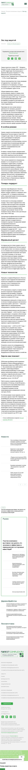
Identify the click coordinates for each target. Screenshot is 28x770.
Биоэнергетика (5, 686)
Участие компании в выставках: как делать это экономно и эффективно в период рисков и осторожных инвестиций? (13, 511)
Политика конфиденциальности (10, 667)
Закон (9, 43)
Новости (5, 437)
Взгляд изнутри (5, 679)
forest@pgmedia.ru (5, 713)
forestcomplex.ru (14, 736)
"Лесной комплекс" (13, 53)
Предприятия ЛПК (5, 684)
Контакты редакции (6, 662)
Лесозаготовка (7, 624)
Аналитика (4, 681)
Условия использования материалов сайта (12, 670)
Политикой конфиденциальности (9, 732)
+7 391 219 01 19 (4, 711)
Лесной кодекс (16, 43)
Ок (21, 757)
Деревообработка (9, 601)
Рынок (6, 519)
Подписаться (7, 703)
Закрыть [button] (2, 769)
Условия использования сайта (9, 665)
